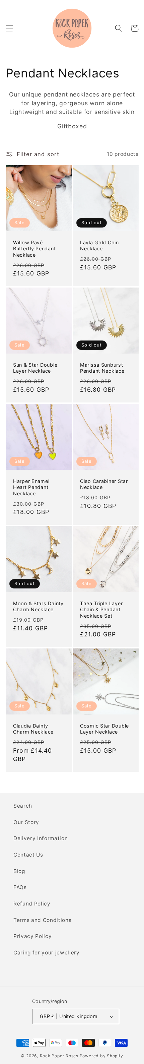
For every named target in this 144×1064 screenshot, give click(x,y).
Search (22, 806)
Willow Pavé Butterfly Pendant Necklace (34, 249)
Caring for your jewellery (46, 952)
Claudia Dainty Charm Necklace (33, 729)
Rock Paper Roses (59, 1055)
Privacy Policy (32, 936)
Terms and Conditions (42, 920)
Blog (19, 871)
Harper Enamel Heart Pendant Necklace (31, 487)
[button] (9, 28)
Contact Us (28, 855)
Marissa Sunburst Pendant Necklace (102, 368)
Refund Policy (32, 903)
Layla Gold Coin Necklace (99, 245)
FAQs (20, 887)
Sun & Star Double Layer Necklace (35, 368)
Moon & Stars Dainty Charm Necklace (38, 606)
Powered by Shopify (101, 1055)
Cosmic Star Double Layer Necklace (104, 729)
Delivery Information (40, 838)
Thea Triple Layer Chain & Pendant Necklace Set (101, 610)
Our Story (26, 822)
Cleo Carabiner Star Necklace (104, 484)
